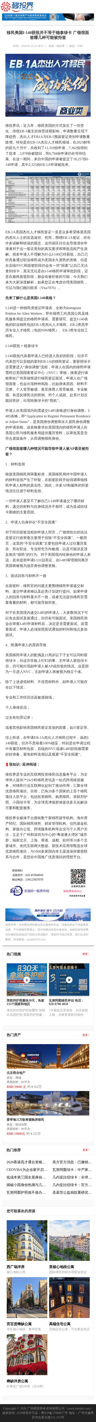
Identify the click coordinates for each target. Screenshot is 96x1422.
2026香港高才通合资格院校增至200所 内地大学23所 (27, 1162)
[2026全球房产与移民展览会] (48, 19)
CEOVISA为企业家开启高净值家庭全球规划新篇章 (27, 1170)
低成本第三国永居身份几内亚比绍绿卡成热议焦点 (27, 1177)
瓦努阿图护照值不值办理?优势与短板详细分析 (27, 1192)
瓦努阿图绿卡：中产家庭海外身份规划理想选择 (73, 1170)
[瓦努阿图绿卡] (48, 920)
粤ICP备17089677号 (54, 1413)
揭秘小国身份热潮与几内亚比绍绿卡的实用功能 (27, 1185)
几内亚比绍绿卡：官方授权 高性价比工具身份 (73, 1185)
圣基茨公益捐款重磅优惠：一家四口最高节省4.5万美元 (73, 1192)
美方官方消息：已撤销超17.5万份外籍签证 (73, 1162)
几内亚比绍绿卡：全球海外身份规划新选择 (73, 1177)
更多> (85, 954)
